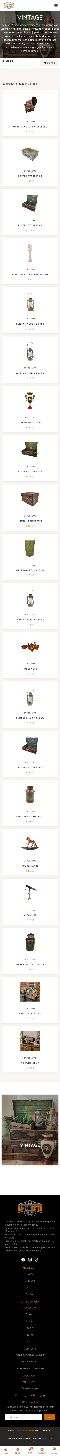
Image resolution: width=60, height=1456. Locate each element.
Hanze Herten (27, 1430)
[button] (55, 5)
